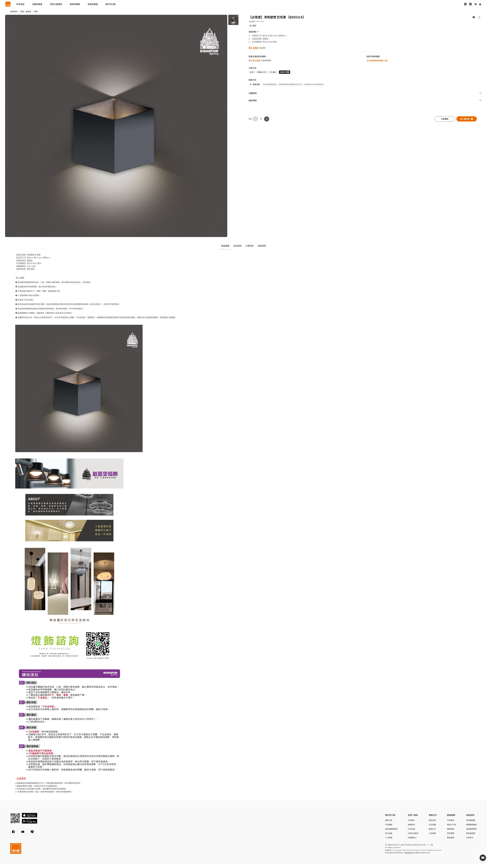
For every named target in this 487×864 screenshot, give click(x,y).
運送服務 (262, 245)
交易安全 (469, 837)
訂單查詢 (450, 820)
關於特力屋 (110, 4)
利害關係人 (412, 837)
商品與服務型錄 (391, 829)
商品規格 (237, 245)
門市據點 (388, 824)
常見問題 (450, 833)
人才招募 (388, 837)
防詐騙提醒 (470, 820)
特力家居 (388, 833)
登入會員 (256, 60)
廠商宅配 (256, 84)
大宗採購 (432, 824)
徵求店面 (432, 820)
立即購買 (445, 119)
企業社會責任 (413, 833)
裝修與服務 (75, 4)
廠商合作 (432, 829)
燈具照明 (13, 11)
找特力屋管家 (56, 4)
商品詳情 (225, 245)
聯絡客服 (450, 837)
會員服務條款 (471, 829)
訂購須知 (250, 245)
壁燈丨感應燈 (25, 11)
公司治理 (411, 829)
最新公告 (388, 820)
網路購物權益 (471, 824)
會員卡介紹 (451, 824)
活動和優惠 (37, 4)
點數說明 (450, 829)
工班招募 (432, 833)
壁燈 (36, 11)
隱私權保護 (470, 833)
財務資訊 (411, 824)
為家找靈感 (93, 4)
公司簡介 (411, 820)
